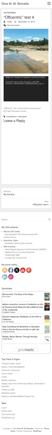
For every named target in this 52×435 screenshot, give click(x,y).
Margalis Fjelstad (9, 332)
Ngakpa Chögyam (9, 312)
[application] (26, 88)
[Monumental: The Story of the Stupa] (47, 294)
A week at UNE (8, 389)
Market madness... (9, 380)
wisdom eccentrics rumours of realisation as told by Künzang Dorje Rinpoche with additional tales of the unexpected (22, 307)
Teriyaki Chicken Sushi (11, 363)
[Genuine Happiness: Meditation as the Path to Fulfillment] (47, 316)
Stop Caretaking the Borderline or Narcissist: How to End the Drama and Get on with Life (21, 328)
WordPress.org (8, 417)
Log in (4, 407)
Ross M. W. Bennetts (15, 3)
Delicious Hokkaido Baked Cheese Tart (18, 396)
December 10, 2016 (26, 21)
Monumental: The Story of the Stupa (17, 294)
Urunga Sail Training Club (16, 257)
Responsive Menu (48, 3)
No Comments (13, 25)
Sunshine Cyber (11, 240)
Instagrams (10, 12)
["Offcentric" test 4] (26, 30)
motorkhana (11, 116)
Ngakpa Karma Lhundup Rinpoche (19, 252)
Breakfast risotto (8, 393)
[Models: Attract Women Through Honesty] (47, 336)
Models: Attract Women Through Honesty (19, 336)
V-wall (4, 376)
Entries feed (7, 411)
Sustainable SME (12, 255)
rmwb (9, 21)
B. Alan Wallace (9, 322)
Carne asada (7, 373)
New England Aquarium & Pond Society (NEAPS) (25, 249)
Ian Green (7, 297)
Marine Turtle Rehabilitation (13, 366)
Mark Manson (8, 339)
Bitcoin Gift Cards (12, 231)
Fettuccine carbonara (11, 370)
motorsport (22, 116)
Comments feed (8, 414)
